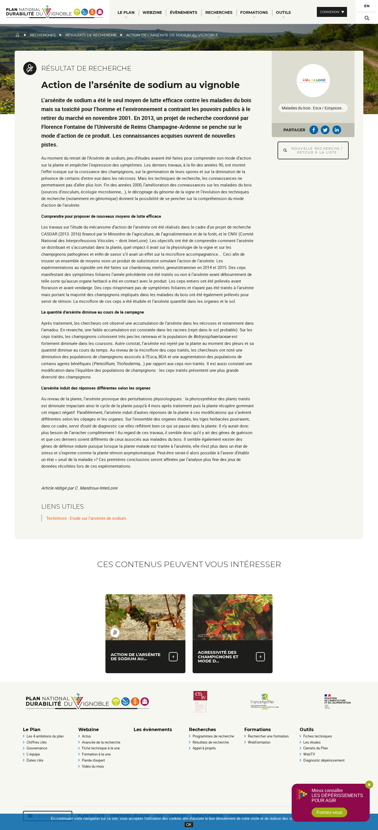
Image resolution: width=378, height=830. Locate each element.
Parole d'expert (93, 760)
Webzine (88, 729)
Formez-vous (329, 812)
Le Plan (31, 729)
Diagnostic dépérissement (324, 760)
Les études (312, 742)
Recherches (43, 35)
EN (367, 6)
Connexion (329, 12)
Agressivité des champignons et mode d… (218, 656)
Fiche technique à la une (101, 748)
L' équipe (33, 754)
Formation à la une (96, 754)
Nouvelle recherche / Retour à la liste (317, 150)
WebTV (309, 754)
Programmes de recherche (213, 736)
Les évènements (153, 729)
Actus (86, 736)
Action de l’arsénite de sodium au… (135, 656)
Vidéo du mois (93, 766)
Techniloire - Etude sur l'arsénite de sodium (86, 518)
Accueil (17, 35)
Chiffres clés (37, 742)
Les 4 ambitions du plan (45, 736)
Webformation (259, 742)
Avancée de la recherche (101, 742)
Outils (307, 729)
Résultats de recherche (90, 35)
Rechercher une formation (268, 736)
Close (369, 784)
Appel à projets (204, 748)
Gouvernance (37, 748)
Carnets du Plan (315, 748)
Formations (257, 729)
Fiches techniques (317, 736)
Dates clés (35, 760)
